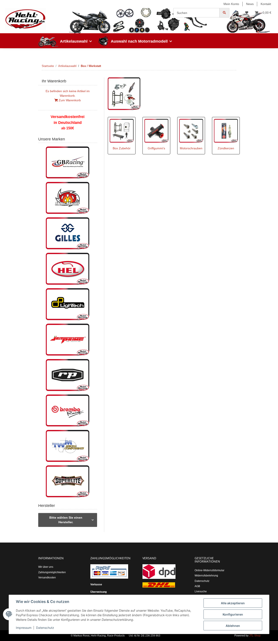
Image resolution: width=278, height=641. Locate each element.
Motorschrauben (191, 148)
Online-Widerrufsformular (209, 570)
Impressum (23, 627)
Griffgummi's (156, 148)
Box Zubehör (122, 148)
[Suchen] (224, 12)
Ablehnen (233, 626)
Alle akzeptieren (233, 603)
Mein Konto (231, 4)
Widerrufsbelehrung (206, 575)
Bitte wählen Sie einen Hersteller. (65, 520)
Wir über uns (45, 566)
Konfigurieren (233, 614)
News (250, 4)
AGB (197, 586)
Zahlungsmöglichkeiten (52, 572)
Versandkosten (47, 577)
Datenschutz (45, 627)
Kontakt (266, 4)
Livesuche (201, 591)
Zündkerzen (226, 148)
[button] (237, 13)
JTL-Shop (255, 635)
